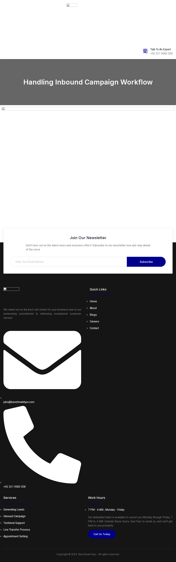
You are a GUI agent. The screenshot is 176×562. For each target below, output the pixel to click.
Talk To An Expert (160, 49)
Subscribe (146, 261)
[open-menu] (5, 51)
